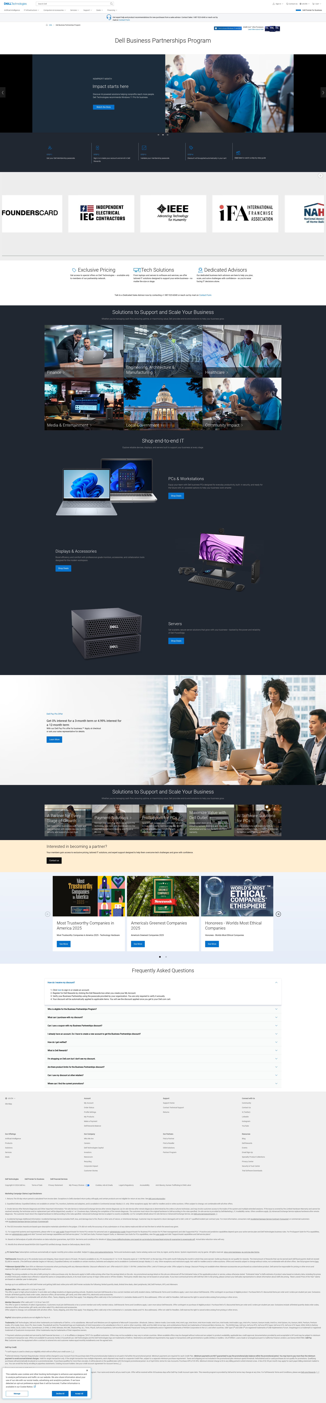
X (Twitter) (246, 1112)
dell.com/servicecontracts (204, 1214)
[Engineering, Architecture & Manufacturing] (163, 351)
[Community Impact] (242, 404)
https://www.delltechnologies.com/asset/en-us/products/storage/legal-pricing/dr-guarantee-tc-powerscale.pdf (151, 1239)
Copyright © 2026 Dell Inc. (15, 1185)
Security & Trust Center (251, 1166)
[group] (89, 913)
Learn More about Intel (255, 29)
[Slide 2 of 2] (166, 956)
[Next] (323, 92)
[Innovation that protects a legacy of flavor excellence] (167, 134)
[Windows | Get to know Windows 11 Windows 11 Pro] (228, 28)
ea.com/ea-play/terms (250, 1252)
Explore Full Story (192, 110)
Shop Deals (176, 496)
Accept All (79, 1394)
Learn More (54, 739)
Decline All (60, 1394)
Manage (17, 1394)
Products (8, 1143)
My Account (88, 1103)
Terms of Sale (37, 1185)
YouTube (245, 1126)
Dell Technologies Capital (94, 1148)
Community (246, 1103)
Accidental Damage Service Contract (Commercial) (28, 1222)
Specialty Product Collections (253, 1157)
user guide (60, 1232)
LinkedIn (245, 1117)
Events (244, 1148)
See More (63, 944)
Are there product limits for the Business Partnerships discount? (76, 1067)
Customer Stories (91, 1171)
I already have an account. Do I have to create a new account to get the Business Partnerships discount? (94, 1034)
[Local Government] (163, 404)
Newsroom (88, 1157)
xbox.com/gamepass (232, 1252)
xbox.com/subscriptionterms (101, 1252)
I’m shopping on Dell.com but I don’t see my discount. (71, 1059)
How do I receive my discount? (61, 982)
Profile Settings (90, 1112)
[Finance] (84, 351)
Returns (166, 1112)
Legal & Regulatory (126, 1185)
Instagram (246, 1121)
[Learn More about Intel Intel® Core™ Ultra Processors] (272, 28)
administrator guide (117, 1232)
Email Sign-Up (247, 1152)
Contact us (54, 860)
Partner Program (169, 1152)
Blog (244, 1139)
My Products (89, 1117)
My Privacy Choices (77, 1185)
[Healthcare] (242, 351)
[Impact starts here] (163, 134)
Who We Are (88, 1139)
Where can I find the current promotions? (66, 1083)
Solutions (8, 1148)
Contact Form (124, 20)
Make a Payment (90, 1121)
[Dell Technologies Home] (15, 3)
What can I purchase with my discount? (65, 1017)
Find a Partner (168, 1139)
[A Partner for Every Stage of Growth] (68, 820)
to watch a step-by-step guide (250, 158)
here (59, 990)
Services (8, 1152)
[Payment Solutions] (115, 820)
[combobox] (75, 4)
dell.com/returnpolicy (156, 1199)
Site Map (8, 1104)
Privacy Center (247, 1161)
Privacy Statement (55, 1185)
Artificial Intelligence (13, 1139)
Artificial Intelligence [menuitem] (12, 10)
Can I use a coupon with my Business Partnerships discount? (75, 1025)
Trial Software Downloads (252, 1171)
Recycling (88, 1161)
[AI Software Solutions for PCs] (257, 820)
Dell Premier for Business (312, 10)
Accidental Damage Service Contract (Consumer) (269, 1219)
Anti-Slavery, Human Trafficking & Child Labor (173, 1185)
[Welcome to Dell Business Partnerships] (158, 134)
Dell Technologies (12, 1179)
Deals (7, 1157)
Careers (87, 1143)
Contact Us (246, 1108)
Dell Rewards (247, 1143)
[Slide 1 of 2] (159, 956)
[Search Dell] (111, 4)
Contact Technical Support (173, 1108)
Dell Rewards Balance (92, 1126)
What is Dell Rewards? (58, 1050)
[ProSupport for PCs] (163, 820)
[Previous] (2, 92)
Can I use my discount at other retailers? (66, 1075)
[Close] (87, 1370)
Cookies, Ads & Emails (104, 1185)
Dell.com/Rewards (308, 1372)
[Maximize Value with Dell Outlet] (210, 820)
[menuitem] (32, 10)
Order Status (89, 1108)
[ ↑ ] (215, 1214)
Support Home (168, 1103)
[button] (278, 3)
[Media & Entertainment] (84, 404)
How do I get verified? (57, 1042)
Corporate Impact (91, 1166)
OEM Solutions (169, 1148)
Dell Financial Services (58, 1179)
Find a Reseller (168, 1143)
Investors (87, 1152)
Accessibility (145, 1185)
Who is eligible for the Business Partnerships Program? (72, 1009)
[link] (291, 3)
